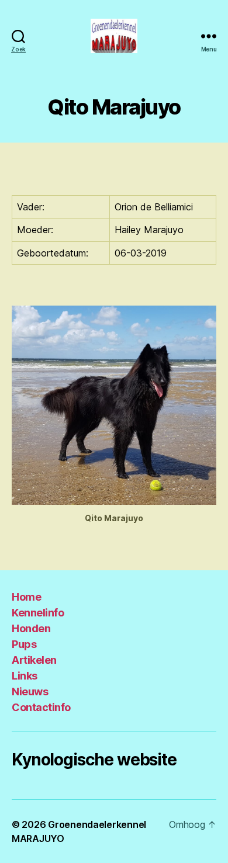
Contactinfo (41, 707)
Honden (31, 628)
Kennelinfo (38, 612)
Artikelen (34, 660)
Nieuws (30, 691)
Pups (24, 644)
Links (24, 676)
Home (26, 597)
